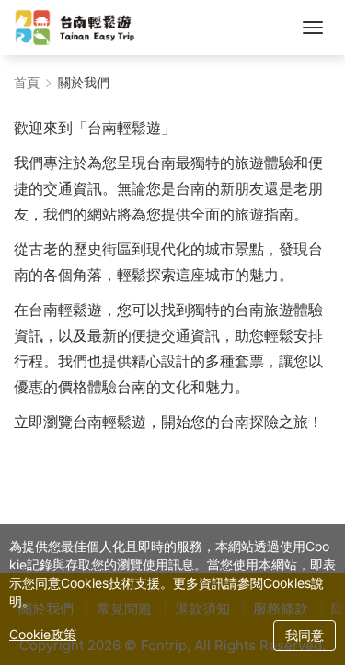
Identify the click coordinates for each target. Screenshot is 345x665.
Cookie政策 (42, 634)
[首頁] (75, 27)
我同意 (304, 635)
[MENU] (312, 27)
